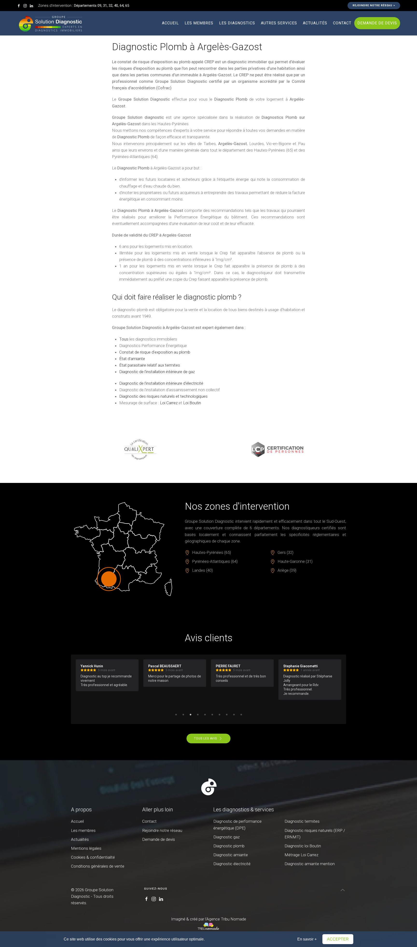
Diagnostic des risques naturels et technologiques (163, 396)
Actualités (315, 23)
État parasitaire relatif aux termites (149, 365)
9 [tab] (233, 714)
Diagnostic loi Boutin (303, 845)
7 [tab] (219, 714)
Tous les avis (205, 738)
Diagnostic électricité (231, 863)
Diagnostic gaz (226, 837)
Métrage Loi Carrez (301, 854)
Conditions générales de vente (97, 866)
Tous (123, 339)
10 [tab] (241, 714)
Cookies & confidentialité (93, 857)
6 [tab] (212, 714)
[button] (342, 890)
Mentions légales (86, 848)
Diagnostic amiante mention (310, 863)
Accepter (338, 939)
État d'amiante (132, 358)
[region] (208, 449)
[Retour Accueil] (50, 23)
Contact (342, 23)
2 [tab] (183, 714)
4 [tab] (197, 714)
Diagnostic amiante (230, 854)
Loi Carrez (169, 402)
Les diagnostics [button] (237, 23)
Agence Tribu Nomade (226, 919)
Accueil (170, 23)
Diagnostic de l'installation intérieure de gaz (157, 371)
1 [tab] (176, 714)
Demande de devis (377, 23)
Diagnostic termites (302, 821)
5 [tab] (204, 714)
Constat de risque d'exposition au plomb (154, 352)
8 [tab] (226, 714)
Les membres (199, 23)
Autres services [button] (279, 23)
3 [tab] (190, 714)
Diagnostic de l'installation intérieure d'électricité (161, 383)
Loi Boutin (192, 402)
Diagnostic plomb (228, 845)
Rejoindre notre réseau (162, 830)
